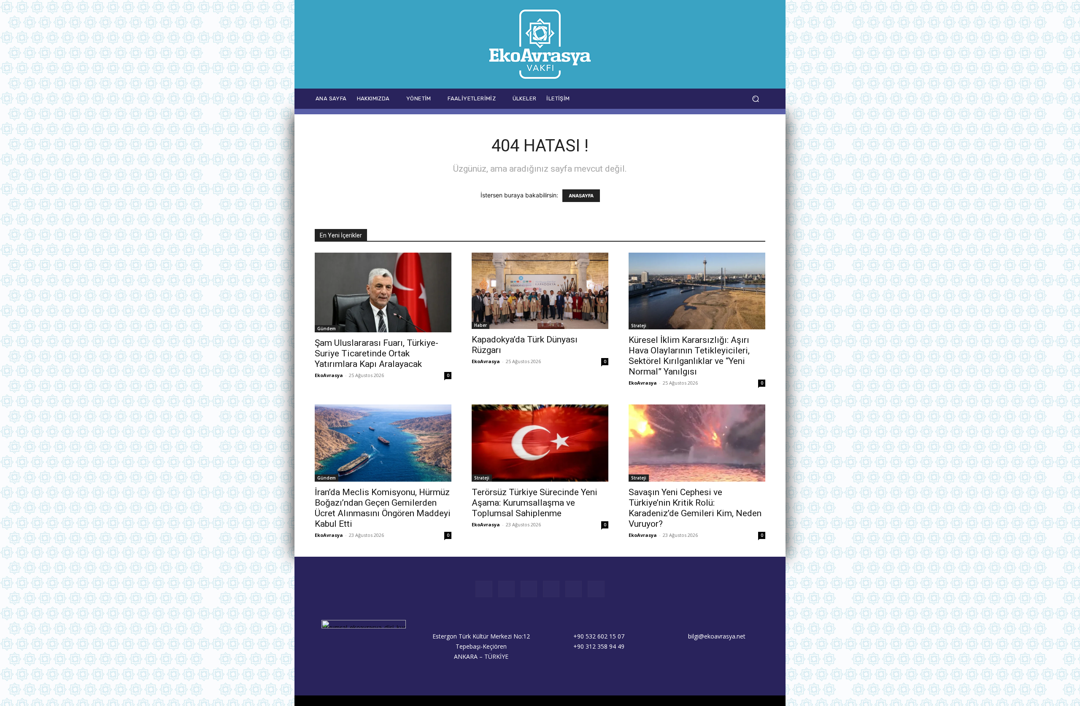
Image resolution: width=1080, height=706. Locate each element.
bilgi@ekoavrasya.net (716, 636)
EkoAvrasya (329, 375)
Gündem (326, 328)
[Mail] (681, 98)
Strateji (638, 326)
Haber (480, 325)
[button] (755, 99)
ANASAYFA (581, 196)
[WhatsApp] (719, 98)
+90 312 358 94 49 (598, 646)
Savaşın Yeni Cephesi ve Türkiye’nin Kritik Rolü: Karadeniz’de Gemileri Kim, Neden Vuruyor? (695, 508)
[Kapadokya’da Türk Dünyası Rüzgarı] (540, 291)
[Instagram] (662, 98)
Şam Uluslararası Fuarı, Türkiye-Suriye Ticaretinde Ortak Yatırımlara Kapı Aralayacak (376, 353)
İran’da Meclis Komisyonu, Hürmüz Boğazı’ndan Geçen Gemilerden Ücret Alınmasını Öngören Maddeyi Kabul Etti (383, 508)
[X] (700, 98)
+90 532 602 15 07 (598, 636)
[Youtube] (738, 98)
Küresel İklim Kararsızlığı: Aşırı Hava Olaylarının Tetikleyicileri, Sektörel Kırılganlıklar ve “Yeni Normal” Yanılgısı (689, 356)
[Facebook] (643, 98)
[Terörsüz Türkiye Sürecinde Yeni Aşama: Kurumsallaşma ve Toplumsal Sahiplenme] (540, 442)
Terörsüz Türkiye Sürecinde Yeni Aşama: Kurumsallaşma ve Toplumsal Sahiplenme (534, 502)
